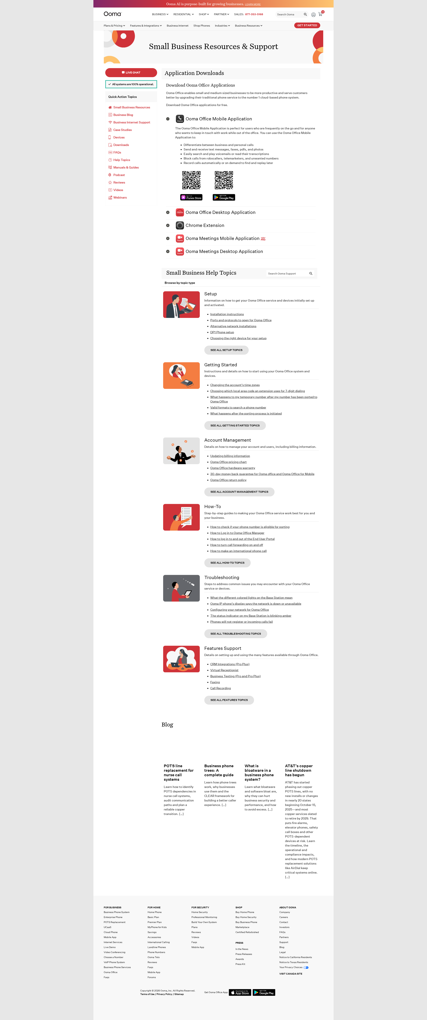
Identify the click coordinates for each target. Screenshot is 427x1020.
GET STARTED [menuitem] (307, 25)
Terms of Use (147, 994)
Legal (282, 952)
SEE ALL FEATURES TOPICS (229, 700)
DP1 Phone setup (222, 332)
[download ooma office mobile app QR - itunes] (191, 199)
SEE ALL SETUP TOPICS (226, 350)
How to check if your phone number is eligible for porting (250, 527)
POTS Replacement (114, 922)
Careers (283, 917)
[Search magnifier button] (305, 14)
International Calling (159, 942)
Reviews (119, 182)
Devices (119, 137)
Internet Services (113, 942)
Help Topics (121, 160)
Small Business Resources (131, 107)
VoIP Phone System (114, 962)
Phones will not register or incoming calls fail (241, 621)
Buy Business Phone (246, 922)
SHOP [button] (239, 907)
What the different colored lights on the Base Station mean (251, 597)
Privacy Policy (164, 994)
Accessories (154, 937)
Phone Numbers (156, 952)
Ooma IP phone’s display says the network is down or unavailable (255, 603)
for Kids (157, 927)
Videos (118, 190)
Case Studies (122, 130)
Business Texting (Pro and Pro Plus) (235, 676)
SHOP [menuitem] (202, 14)
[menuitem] (249, 14)
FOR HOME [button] (154, 907)
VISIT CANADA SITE (290, 973)
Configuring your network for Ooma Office (239, 609)
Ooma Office (110, 972)
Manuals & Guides (126, 167)
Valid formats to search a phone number (238, 407)
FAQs (117, 152)
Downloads (121, 145)
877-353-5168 (254, 14)
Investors (284, 927)
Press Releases (244, 954)
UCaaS (107, 927)
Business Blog (123, 115)
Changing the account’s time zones (235, 385)
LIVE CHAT (132, 72)
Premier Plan (155, 922)
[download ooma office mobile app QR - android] (224, 197)
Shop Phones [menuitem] (201, 25)
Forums (152, 977)
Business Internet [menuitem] (177, 25)
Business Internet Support (131, 122)
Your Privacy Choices (291, 967)
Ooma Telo (154, 957)
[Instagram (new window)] (134, 992)
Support (283, 942)
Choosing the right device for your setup (238, 338)
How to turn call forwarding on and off (236, 545)
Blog (167, 724)
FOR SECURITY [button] (200, 907)
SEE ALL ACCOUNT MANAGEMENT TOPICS (239, 491)
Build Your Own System (204, 922)
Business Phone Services (117, 967)
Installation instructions (227, 314)
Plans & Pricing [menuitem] (113, 25)
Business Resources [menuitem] (247, 25)
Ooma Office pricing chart (228, 462)
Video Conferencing (114, 952)
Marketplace (242, 927)
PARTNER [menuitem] (220, 14)
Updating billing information (230, 456)
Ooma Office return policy (228, 480)
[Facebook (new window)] (106, 992)
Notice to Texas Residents (293, 962)
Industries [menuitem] (221, 25)
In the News (242, 949)
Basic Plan (153, 917)
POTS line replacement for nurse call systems (179, 772)
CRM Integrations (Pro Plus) (230, 664)
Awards (240, 959)
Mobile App (110, 937)
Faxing (215, 682)
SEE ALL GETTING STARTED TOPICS (235, 425)
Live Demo (110, 947)
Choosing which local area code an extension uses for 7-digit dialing (257, 391)
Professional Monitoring (204, 917)
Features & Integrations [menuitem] (144, 25)
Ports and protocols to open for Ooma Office (241, 320)
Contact (283, 922)
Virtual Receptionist (224, 670)
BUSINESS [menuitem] (159, 14)
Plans (194, 927)
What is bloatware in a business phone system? (259, 772)
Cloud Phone (111, 932)
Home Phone (155, 912)
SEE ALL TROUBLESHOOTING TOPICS (235, 633)
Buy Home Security (246, 917)
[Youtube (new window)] (127, 992)
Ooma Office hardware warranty (232, 468)
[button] (241, 119)
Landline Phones (157, 947)
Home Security (199, 912)
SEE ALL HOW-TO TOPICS (227, 562)
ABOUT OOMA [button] (287, 907)
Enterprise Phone (113, 917)
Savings (152, 932)
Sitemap (179, 994)
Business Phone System (117, 912)
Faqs (106, 977)
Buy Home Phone (245, 912)
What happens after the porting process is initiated (246, 413)
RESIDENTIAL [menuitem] (182, 14)
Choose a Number (113, 957)
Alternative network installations (233, 326)
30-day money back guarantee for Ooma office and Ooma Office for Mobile (262, 474)
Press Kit (240, 964)
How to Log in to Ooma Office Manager (237, 533)
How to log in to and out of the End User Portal (242, 539)
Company (284, 912)
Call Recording (220, 688)
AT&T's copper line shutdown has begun (299, 770)
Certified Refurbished (247, 932)
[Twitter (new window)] (113, 992)
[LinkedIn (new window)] (120, 992)
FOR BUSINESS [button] (112, 907)
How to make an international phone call (238, 551)
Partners (284, 937)
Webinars (120, 197)
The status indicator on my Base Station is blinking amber (250, 615)
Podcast (119, 175)
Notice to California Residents (295, 957)
